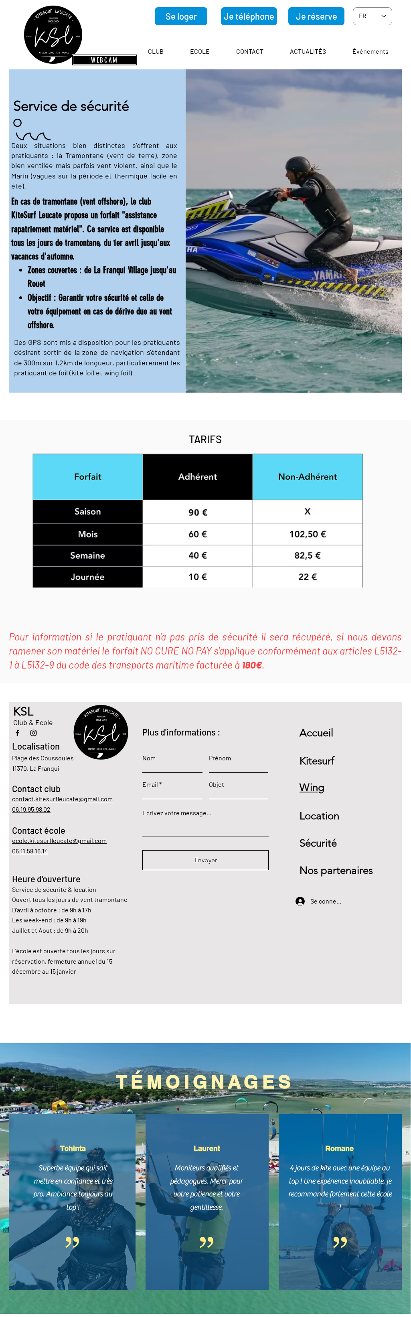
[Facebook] (17, 733)
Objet (216, 784)
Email (150, 784)
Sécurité (318, 843)
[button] (156, 51)
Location (319, 816)
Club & (24, 722)
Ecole (45, 722)
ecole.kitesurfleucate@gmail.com (59, 840)
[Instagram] (33, 733)
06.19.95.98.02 (31, 809)
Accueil (316, 733)
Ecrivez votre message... (176, 813)
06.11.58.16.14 (30, 851)
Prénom (220, 758)
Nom (149, 758)
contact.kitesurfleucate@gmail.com (62, 798)
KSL (23, 711)
